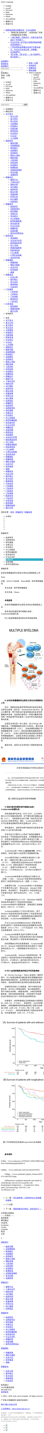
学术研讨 (14, 216)
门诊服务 (9, 289)
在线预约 (9, 109)
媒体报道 (14, 284)
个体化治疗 (15, 182)
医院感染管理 (16, 243)
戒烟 (12, 272)
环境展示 (14, 126)
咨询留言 (32, 65)
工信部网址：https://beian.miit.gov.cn (15, 1409)
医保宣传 (14, 299)
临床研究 (14, 206)
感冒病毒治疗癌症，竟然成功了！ (27, 1209)
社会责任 (14, 133)
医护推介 (14, 280)
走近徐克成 (15, 258)
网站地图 (32, 70)
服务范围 (14, 143)
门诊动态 (14, 301)
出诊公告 (14, 277)
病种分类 (14, 185)
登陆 (31, 63)
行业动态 (14, 287)
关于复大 (9, 114)
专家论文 (14, 214)
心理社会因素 (16, 255)
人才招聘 (14, 138)
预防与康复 (15, 265)
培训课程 (14, 238)
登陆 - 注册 (5, 75)
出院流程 (14, 163)
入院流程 (14, 160)
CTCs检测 (14, 253)
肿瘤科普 (14, 228)
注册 (36, 63)
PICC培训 (14, 245)
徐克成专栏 (15, 223)
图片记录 (14, 311)
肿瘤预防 (9, 260)
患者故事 (14, 194)
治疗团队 (14, 187)
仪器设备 (14, 129)
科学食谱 (14, 270)
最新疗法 (14, 180)
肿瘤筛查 (14, 262)
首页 (7, 318)
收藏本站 (32, 68)
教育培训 (9, 236)
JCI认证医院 (31, 30)
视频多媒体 (15, 309)
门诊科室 (14, 292)
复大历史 (14, 121)
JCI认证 (13, 136)
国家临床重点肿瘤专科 (15, 30)
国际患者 (14, 158)
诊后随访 (14, 165)
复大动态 (14, 282)
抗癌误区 (14, 202)
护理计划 (14, 197)
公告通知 (14, 124)
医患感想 (14, 306)
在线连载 (14, 231)
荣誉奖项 (14, 131)
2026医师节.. (15, 52)
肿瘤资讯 (9, 275)
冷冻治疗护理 (16, 241)
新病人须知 (15, 155)
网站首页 (9, 111)
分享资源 (9, 304)
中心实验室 (15, 219)
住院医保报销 (16, 170)
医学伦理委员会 (16, 233)
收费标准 (14, 167)
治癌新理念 (15, 209)
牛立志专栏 (15, 226)
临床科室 (14, 189)
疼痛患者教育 (16, 248)
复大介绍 (14, 116)
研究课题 (14, 211)
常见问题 (14, 172)
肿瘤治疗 (9, 177)
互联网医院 (15, 146)
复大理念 (14, 119)
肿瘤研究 (9, 204)
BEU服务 (14, 199)
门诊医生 (14, 294)
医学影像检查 (16, 221)
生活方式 (14, 267)
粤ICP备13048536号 (9, 1404)
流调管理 (14, 175)
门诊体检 (14, 297)
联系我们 (4, 73)
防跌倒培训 (15, 250)
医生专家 (14, 192)
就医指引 (9, 141)
